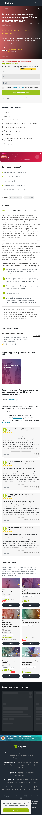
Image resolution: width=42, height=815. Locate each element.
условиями (33, 426)
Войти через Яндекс (20, 398)
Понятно (16, 810)
